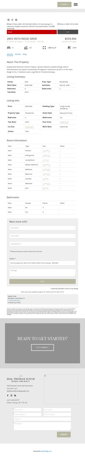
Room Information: (17, 140)
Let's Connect (42, 347)
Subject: (12, 259)
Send (42, 281)
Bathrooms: (13, 197)
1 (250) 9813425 (14, 300)
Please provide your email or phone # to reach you (26, 251)
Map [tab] (25, 54)
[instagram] (12, 395)
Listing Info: (13, 100)
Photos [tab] (18, 54)
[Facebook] (8, 395)
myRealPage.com (46, 451)
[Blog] (15, 395)
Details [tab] (10, 54)
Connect (64, 4)
